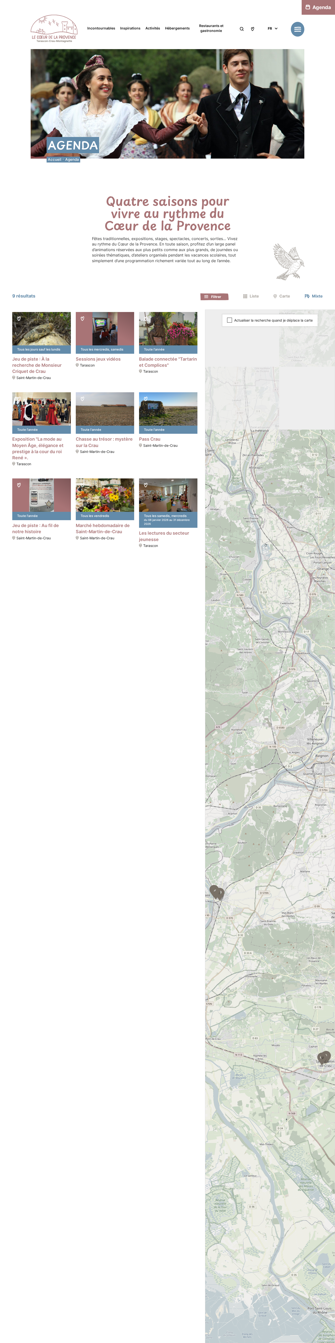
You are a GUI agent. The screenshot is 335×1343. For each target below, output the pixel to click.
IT (269, 41)
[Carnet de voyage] (252, 29)
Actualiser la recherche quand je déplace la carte (273, 320)
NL (270, 58)
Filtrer (216, 297)
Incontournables (101, 28)
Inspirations (130, 28)
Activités (152, 28)
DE (270, 52)
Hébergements (177, 28)
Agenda (321, 7)
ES (270, 46)
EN (270, 35)
